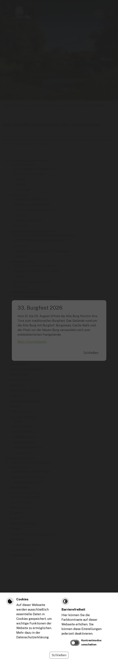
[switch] (75, 642)
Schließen (59, 655)
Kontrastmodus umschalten (91, 642)
